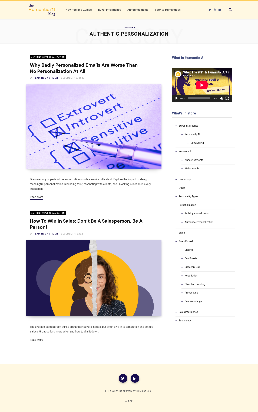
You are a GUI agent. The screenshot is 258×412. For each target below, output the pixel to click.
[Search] (228, 9)
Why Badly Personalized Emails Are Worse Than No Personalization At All (84, 68)
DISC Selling (197, 142)
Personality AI (192, 134)
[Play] (176, 98)
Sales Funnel (186, 241)
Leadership (185, 179)
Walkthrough (192, 168)
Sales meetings (193, 301)
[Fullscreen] (227, 98)
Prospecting (191, 292)
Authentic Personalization (48, 57)
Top (130, 401)
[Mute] (221, 98)
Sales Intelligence (188, 312)
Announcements (194, 160)
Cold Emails (191, 258)
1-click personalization (197, 213)
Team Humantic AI (46, 78)
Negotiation (191, 275)
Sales (182, 232)
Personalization (187, 204)
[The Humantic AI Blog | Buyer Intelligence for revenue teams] (41, 10)
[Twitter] (123, 378)
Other (182, 187)
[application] (202, 85)
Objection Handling (195, 284)
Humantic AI (185, 151)
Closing (189, 249)
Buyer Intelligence (188, 125)
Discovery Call (192, 267)
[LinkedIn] (135, 378)
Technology (185, 320)
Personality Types (189, 196)
